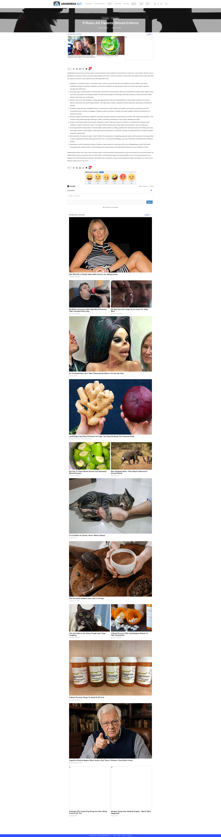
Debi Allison (104, 28)
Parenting (105, 18)
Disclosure (129, 835)
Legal (114, 835)
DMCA (118, 835)
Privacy (124, 835)
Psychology (115, 18)
